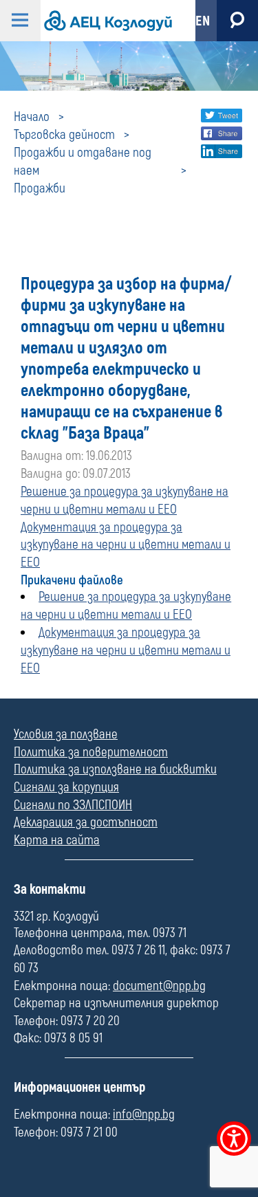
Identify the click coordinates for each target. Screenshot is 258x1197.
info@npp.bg (144, 1114)
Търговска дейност (64, 135)
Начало (32, 117)
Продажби (39, 188)
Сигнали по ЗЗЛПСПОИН (73, 805)
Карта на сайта (57, 840)
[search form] (237, 20)
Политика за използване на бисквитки (115, 769)
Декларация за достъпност (86, 822)
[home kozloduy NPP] (106, 20)
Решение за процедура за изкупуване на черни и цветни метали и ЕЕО (124, 500)
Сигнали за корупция (66, 787)
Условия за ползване (66, 734)
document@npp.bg (159, 986)
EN (202, 21)
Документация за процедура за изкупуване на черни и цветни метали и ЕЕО (125, 545)
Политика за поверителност (91, 752)
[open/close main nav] (20, 20)
